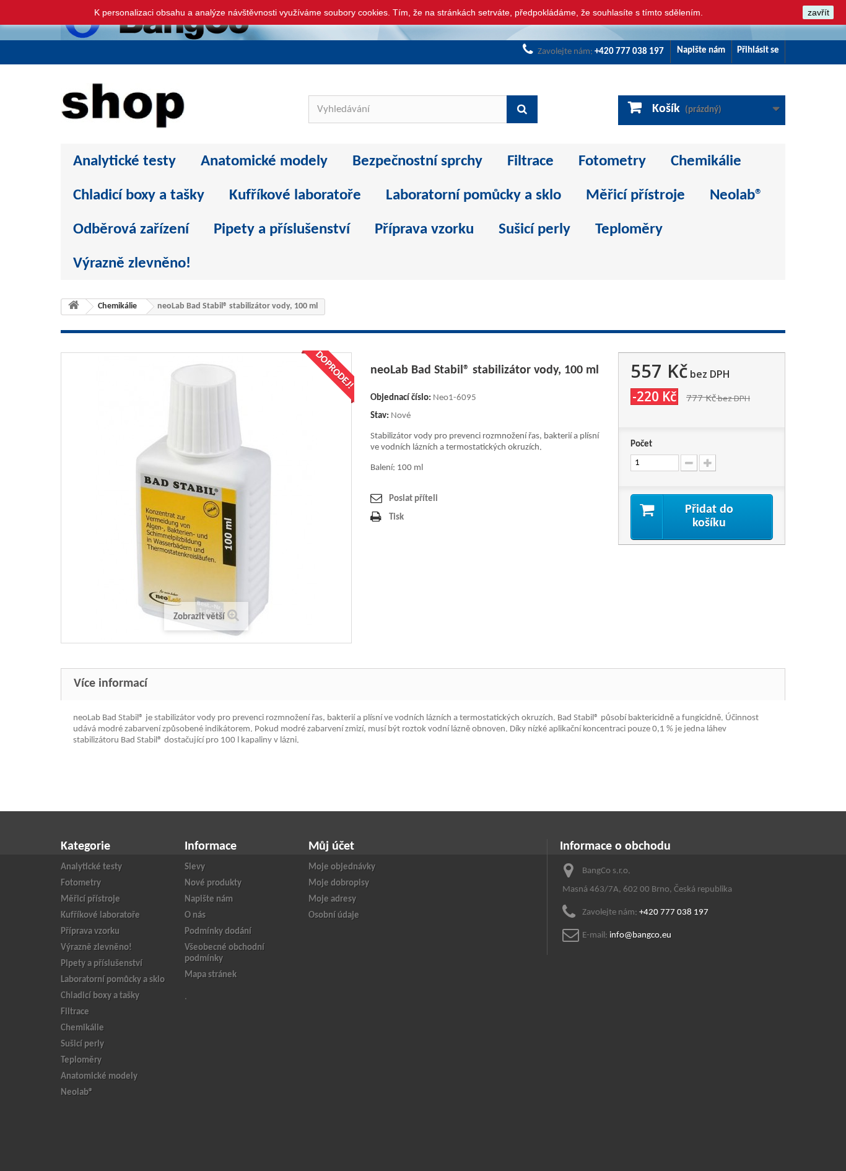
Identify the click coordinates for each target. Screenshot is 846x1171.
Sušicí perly (534, 229)
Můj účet (331, 846)
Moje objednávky (341, 867)
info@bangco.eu (640, 935)
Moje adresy (332, 899)
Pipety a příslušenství (282, 229)
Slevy (195, 867)
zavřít (818, 12)
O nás (195, 915)
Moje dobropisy (338, 883)
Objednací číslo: (400, 398)
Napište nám (701, 50)
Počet (641, 444)
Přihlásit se (758, 50)
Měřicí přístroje (635, 195)
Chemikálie (706, 161)
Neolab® (736, 195)
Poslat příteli (413, 498)
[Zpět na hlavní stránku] (73, 307)
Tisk (396, 517)
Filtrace (530, 161)
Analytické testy (124, 161)
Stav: (379, 415)
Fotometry (612, 161)
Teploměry (629, 229)
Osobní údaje (333, 915)
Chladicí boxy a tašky (138, 195)
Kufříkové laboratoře (295, 195)
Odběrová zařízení (131, 229)
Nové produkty (213, 883)
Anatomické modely (264, 161)
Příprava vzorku (424, 229)
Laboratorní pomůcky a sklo (473, 195)
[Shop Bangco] (175, 105)
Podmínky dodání (218, 931)
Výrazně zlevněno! (132, 263)
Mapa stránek (211, 975)
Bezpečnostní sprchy (417, 161)
